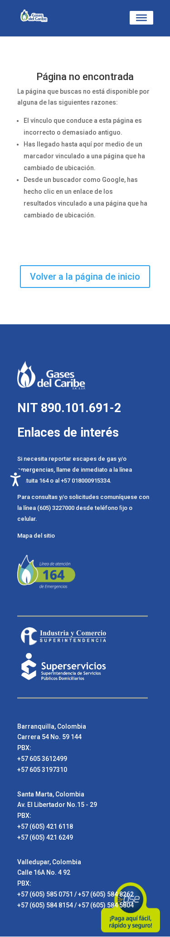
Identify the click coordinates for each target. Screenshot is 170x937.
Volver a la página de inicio (85, 276)
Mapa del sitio (36, 535)
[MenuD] (141, 18)
